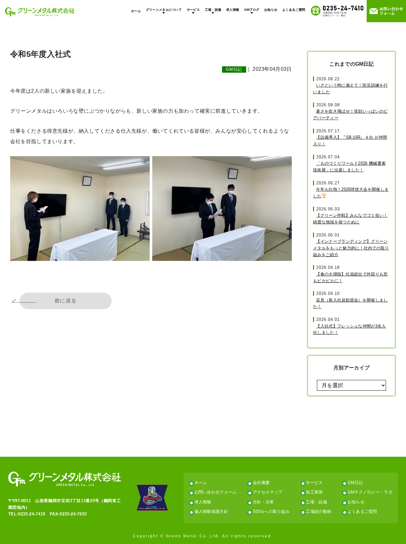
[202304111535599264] (222, 208)
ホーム (136, 11)
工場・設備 (213, 9)
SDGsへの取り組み (271, 511)
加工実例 (314, 492)
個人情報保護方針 (211, 511)
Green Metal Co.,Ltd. (193, 536)
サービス (193, 9)
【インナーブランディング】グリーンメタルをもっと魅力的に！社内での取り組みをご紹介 (351, 248)
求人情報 (232, 9)
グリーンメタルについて (164, 9)
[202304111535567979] (80, 208)
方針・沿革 (263, 502)
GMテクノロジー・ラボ (370, 492)
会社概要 (261, 482)
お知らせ (270, 9)
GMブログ (251, 9)
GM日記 (234, 69)
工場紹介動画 (318, 511)
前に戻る (66, 300)
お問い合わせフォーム (215, 492)
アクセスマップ (267, 492)
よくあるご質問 (293, 9)
